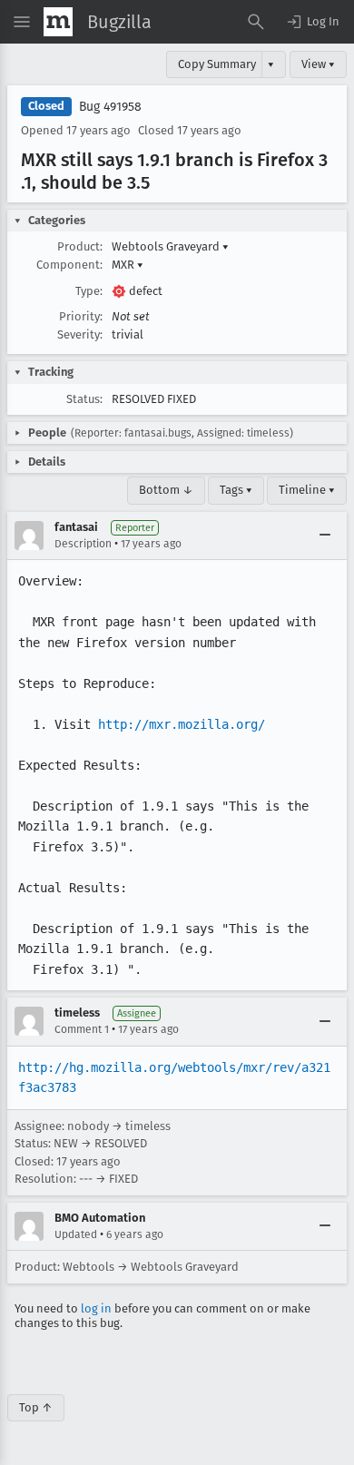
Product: (80, 246)
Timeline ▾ (307, 490)
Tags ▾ (236, 490)
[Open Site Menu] (21, 21)
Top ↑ (36, 1407)
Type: (89, 291)
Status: (84, 399)
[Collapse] (324, 535)
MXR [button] (127, 264)
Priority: (81, 316)
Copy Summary (217, 64)
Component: (69, 264)
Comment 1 (81, 1029)
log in (96, 1308)
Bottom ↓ (166, 490)
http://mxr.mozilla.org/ (181, 724)
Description (83, 543)
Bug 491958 (110, 106)
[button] (312, 21)
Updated (75, 1234)
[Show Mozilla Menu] (58, 21)
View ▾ (318, 64)
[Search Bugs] (255, 21)
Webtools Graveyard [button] (170, 246)
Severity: (80, 334)
